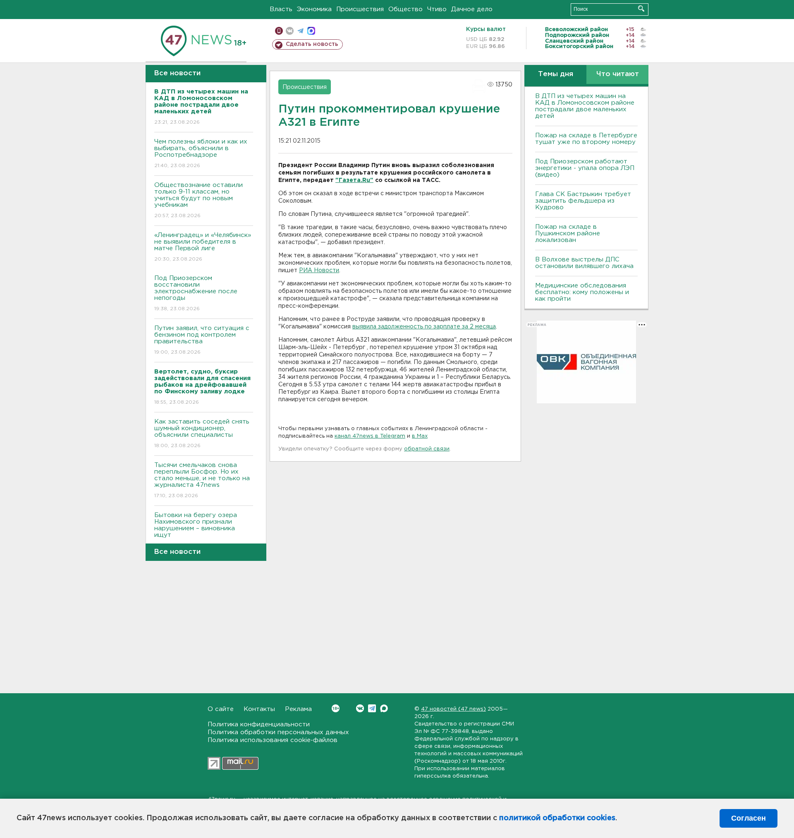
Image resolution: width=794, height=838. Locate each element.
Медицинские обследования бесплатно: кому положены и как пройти (582, 292)
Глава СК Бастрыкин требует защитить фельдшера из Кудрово (583, 201)
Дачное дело (472, 9)
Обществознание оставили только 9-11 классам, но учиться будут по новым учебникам (198, 200)
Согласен (748, 818)
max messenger (311, 31)
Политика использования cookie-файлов (272, 740)
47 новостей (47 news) (453, 709)
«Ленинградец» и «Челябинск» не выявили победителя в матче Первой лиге (202, 246)
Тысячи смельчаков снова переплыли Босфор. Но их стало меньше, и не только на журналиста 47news (202, 480)
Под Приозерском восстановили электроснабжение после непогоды (195, 293)
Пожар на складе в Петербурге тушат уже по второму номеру (586, 139)
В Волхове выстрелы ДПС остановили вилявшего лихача (584, 263)
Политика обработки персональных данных (278, 732)
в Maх (420, 436)
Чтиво (437, 9)
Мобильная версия (279, 31)
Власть (281, 9)
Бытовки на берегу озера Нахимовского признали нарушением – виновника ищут (195, 530)
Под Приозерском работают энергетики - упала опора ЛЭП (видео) (584, 168)
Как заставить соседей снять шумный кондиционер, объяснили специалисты (201, 433)
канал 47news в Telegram (370, 436)
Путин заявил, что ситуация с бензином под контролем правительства (201, 340)
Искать (641, 8)
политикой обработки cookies (557, 818)
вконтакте (290, 31)
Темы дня (555, 74)
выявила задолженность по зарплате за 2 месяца (424, 326)
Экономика (314, 9)
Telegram (372, 708)
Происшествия (360, 9)
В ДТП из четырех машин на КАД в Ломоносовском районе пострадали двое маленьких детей (584, 106)
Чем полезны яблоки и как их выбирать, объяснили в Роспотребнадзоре (200, 153)
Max (384, 708)
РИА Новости (319, 270)
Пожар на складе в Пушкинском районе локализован (567, 233)
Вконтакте (360, 708)
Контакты (259, 709)
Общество (405, 9)
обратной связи (427, 449)
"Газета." (354, 180)
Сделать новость (312, 44)
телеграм (300, 31)
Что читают (617, 74)
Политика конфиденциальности (259, 724)
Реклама (298, 709)
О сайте (221, 709)
